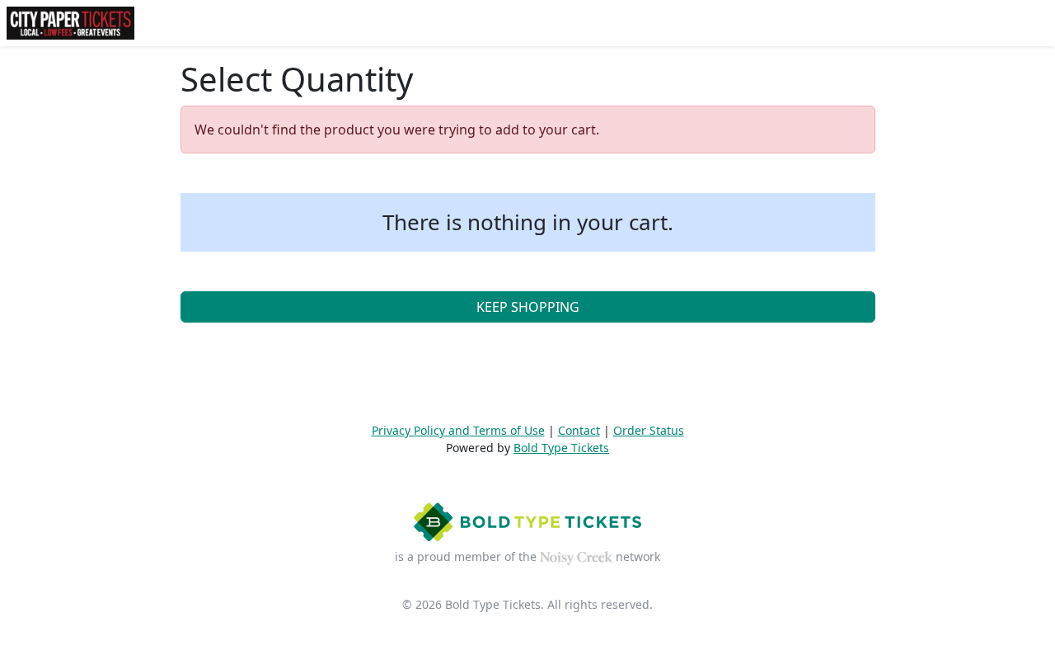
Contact (579, 430)
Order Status (648, 430)
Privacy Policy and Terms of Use (458, 430)
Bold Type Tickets (561, 447)
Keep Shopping (527, 307)
